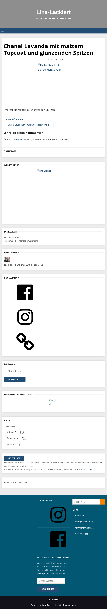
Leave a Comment (14, 119)
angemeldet (20, 139)
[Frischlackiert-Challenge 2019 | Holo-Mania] (7, 261)
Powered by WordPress (41, 605)
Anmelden (10, 426)
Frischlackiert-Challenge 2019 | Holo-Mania (23, 264)
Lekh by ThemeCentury (65, 605)
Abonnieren (14, 379)
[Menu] (3, 30)
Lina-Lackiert (53, 12)
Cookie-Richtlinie (84, 469)
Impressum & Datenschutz (16, 482)
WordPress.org (13, 444)
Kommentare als (15, 438)
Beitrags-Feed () (15, 432)
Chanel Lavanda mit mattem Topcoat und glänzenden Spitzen (30, 124)
